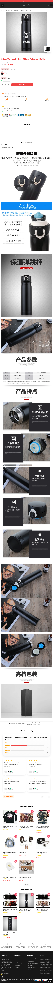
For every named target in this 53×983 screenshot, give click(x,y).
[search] (48, 5)
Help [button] (50, 981)
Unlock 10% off (3, 977)
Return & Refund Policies (33, 963)
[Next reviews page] (49, 797)
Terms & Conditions (19, 960)
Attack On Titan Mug (26, 10)
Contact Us (30, 965)
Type (2, 66)
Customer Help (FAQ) (32, 967)
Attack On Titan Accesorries (12, 10)
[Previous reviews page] (42, 797)
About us (16, 958)
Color (2, 71)
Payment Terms (31, 961)
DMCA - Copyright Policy (20, 963)
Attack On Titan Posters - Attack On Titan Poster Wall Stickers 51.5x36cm (42, 828)
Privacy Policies (18, 962)
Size (2, 76)
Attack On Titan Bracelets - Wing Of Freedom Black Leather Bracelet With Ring (42, 852)
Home (2, 10)
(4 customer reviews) (11, 62)
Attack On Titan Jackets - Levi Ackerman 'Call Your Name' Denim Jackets (10, 852)
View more (26, 884)
